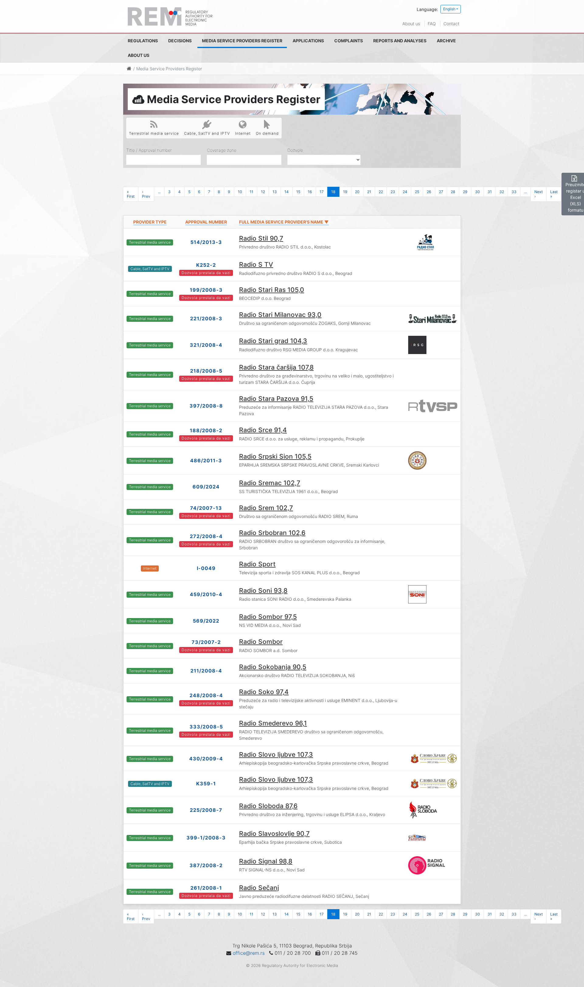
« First (130, 194)
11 (251, 191)
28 (453, 191)
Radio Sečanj (259, 887)
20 (357, 191)
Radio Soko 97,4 (264, 692)
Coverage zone (221, 150)
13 (275, 191)
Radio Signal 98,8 (265, 861)
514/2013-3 (206, 242)
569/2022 (206, 621)
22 (381, 191)
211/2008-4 (206, 671)
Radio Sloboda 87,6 (268, 806)
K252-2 (206, 265)
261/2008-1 (206, 888)
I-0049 (206, 568)
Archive (446, 40)
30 (477, 191)
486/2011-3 (206, 460)
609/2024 (206, 487)
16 (310, 191)
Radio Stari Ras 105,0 (271, 290)
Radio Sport (257, 564)
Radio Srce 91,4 (263, 430)
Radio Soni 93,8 (263, 590)
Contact (451, 23)
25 (417, 191)
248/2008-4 (206, 695)
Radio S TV (256, 264)
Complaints (348, 40)
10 (240, 191)
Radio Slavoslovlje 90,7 (274, 833)
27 (441, 191)
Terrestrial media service (154, 133)
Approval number (206, 221)
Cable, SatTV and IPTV (207, 133)
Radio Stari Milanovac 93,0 (280, 314)
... (159, 191)
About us (411, 23)
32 (501, 191)
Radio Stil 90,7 (261, 238)
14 (286, 191)
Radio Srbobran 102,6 (272, 533)
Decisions (180, 40)
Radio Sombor (261, 641)
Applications (308, 40)
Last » (554, 194)
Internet (243, 133)
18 (333, 191)
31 (490, 191)
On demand (267, 133)
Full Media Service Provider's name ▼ (284, 221)
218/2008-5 (206, 371)
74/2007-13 (206, 508)
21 (369, 191)
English (449, 9)
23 (393, 191)
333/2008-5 (206, 727)
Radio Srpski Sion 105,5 (275, 456)
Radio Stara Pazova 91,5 (276, 398)
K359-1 (206, 783)
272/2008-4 (206, 536)
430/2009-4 (206, 759)
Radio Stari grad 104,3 (273, 341)
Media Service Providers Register (242, 40)
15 (298, 191)
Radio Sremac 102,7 (269, 483)
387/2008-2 (206, 865)
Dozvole (295, 150)
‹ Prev (146, 194)
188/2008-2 (206, 430)
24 (405, 191)
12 (263, 191)
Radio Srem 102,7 (266, 508)
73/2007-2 (206, 642)
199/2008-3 (206, 290)
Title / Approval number (149, 150)
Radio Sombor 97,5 (268, 616)
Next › (538, 194)
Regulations (143, 40)
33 (514, 191)
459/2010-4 (206, 594)
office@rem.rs (249, 953)
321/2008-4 (206, 345)
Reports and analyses (399, 40)
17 (322, 191)
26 (429, 191)
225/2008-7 (206, 810)
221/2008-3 (206, 318)
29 (465, 191)
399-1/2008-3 (206, 838)
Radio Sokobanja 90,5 (272, 667)
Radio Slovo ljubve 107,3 (276, 754)
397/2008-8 (206, 406)
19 (345, 191)
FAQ (432, 23)
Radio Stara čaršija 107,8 (276, 367)
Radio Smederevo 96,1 (273, 723)
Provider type (150, 221)
